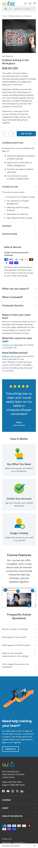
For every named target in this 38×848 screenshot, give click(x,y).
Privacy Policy (6, 843)
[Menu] (34, 3)
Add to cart (26, 134)
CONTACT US (10, 749)
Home (4, 16)
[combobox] (19, 8)
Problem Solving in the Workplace (19, 16)
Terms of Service (19, 843)
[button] (30, 3)
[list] (19, 36)
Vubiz (10, 839)
